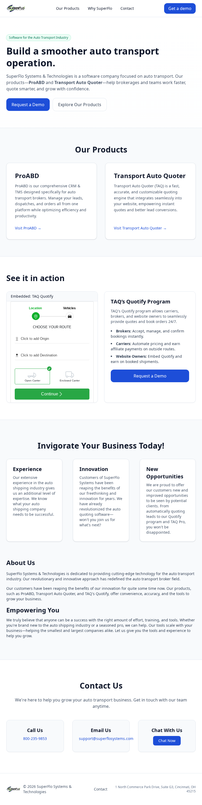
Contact (127, 8)
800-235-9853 (35, 738)
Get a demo (179, 8)
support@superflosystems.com (106, 738)
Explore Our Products (79, 104)
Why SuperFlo (100, 8)
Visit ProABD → (28, 227)
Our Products (67, 8)
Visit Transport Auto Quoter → (140, 227)
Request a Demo (28, 104)
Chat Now (166, 740)
